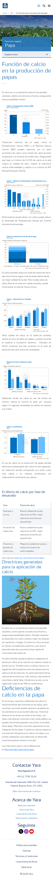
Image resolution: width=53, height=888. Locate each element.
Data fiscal (26, 867)
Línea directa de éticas (26, 862)
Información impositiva (26, 818)
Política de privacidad (26, 845)
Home (5, 13)
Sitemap (27, 851)
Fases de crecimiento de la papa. (28, 558)
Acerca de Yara (26, 810)
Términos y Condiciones (26, 856)
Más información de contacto (26, 791)
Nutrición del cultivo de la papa (19, 750)
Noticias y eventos (26, 806)
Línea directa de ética (26, 814)
